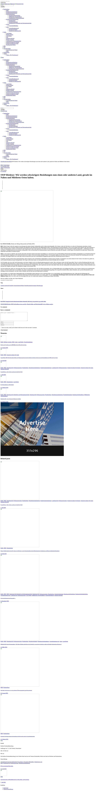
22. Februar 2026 (4, 387)
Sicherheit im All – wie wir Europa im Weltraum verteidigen (11, 398)
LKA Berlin (28, 595)
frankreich (19, 285)
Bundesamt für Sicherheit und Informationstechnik (18, 394)
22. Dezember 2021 (5, 166)
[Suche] (3, 6)
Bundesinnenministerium (34, 367)
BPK (5, 594)
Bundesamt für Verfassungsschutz (14, 367)
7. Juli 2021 (3, 782)
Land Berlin (20, 342)
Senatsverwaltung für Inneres (73, 367)
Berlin (2, 342)
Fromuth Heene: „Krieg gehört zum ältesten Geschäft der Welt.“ (12, 371)
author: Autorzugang (5, 167)
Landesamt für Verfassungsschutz (59, 367)
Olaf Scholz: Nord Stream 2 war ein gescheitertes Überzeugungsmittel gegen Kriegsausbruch (16, 690)
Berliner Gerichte (8, 342)
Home (2, 161)
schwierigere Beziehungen (37, 285)
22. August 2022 (4, 693)
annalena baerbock (5, 285)
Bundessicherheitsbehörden (81, 594)
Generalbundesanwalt (5, 595)
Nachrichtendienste (28, 342)
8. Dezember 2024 (5, 601)
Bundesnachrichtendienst (78, 394)
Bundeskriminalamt (67, 394)
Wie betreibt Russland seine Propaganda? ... (8, 598)
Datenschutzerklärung (8, 789)
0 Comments (3, 171)
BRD (10, 161)
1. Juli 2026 (3, 374)
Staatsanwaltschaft (5, 369)
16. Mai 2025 (4, 553)
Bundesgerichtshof (33, 641)
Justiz (16, 342)
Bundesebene (6, 161)
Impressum (5, 788)
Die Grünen (14, 285)
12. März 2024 (4, 647)
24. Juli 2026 (3, 360)
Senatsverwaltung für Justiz (13, 355)
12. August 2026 (4, 347)
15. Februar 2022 (4, 739)
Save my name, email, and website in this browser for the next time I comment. (19, 327)
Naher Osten (24, 285)
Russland (29, 285)
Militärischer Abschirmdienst (38, 595)
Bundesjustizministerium (45, 367)
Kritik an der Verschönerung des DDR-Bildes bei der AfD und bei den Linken (13, 344)
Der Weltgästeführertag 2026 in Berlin (7, 384)
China (10, 285)
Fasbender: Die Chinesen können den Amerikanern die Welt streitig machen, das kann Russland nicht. (18, 736)
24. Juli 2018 (3, 768)
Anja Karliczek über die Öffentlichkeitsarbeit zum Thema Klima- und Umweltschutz (15, 779)
